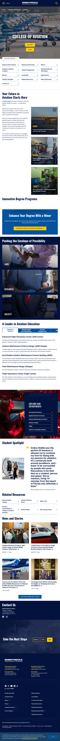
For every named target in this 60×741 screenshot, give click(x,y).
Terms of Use (40, 726)
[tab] (10, 330)
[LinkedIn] (3, 616)
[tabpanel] (30, 360)
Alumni (6, 700)
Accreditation (34, 696)
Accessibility (5, 726)
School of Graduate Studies (37, 429)
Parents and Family (9, 693)
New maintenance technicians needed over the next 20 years (44, 188)
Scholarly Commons (10, 707)
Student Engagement (28, 70)
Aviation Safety (33, 422)
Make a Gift (43, 501)
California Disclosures (36, 714)
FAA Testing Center (46, 509)
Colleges (25, 9)
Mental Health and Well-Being (46, 70)
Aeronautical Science (35, 412)
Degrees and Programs (9, 65)
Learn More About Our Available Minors (29, 228)
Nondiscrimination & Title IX (15, 726)
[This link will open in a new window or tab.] (6, 686)
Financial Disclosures (36, 703)
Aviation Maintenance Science (38, 419)
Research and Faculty (28, 65)
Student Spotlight (7, 79)
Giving (6, 703)
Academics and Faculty (14, 9)
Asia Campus (34, 671)
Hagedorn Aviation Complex (8, 70)
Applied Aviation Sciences (37, 415)
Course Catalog (8, 710)
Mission (4, 75)
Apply (30, 49)
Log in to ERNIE (10, 688)
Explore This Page (9, 58)
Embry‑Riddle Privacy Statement (30, 738)
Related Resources (27, 79)
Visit (43, 639)
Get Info (30, 44)
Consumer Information (37, 700)
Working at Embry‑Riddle (37, 710)
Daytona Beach (8, 101)
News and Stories (46, 79)
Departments (45, 75)
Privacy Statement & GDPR (29, 726)
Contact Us (5, 83)
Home (3, 9)
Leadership (25, 75)
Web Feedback (48, 726)
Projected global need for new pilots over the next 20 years (44, 128)
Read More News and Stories (30, 596)
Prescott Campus (9, 671)
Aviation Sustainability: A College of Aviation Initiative (8, 509)
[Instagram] (7, 616)
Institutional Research (36, 707)
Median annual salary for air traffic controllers (43, 157)
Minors (43, 65)
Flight (30, 426)
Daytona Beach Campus (6, 501)
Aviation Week (25, 509)
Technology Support (6, 727)
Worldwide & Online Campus (38, 666)
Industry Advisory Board (26, 501)
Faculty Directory (9, 696)
